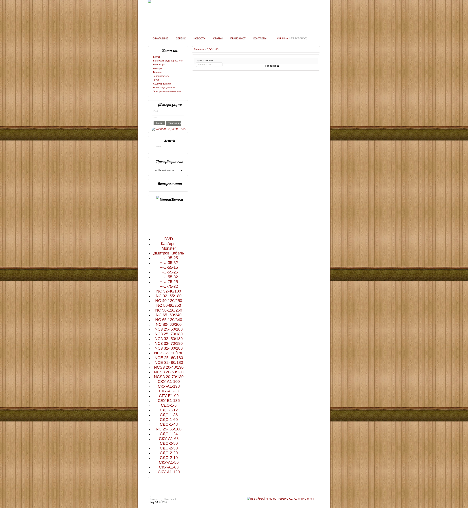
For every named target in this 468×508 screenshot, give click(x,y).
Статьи (217, 38)
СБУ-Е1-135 (169, 400)
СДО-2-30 (169, 448)
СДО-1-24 (169, 434)
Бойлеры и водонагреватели (168, 60)
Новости (199, 38)
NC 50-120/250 (168, 310)
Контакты (260, 38)
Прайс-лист (238, 38)
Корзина (282, 38)
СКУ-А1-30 (169, 391)
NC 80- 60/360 (169, 324)
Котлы (156, 57)
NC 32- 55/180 (169, 296)
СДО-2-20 (169, 453)
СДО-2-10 (169, 457)
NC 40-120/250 (168, 300)
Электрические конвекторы (167, 91)
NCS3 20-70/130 (169, 376)
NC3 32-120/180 (168, 353)
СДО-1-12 (169, 410)
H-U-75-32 (168, 286)
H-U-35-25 (168, 258)
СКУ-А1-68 (169, 438)
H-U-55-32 (168, 277)
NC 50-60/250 (168, 305)
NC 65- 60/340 (169, 315)
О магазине (160, 38)
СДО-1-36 (169, 415)
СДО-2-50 (169, 443)
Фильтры (157, 68)
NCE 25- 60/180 (168, 357)
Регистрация (174, 123)
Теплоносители (161, 76)
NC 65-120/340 (168, 319)
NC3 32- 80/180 (169, 348)
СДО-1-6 (169, 405)
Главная (199, 49)
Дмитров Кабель (168, 253)
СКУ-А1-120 (169, 472)
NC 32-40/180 (168, 291)
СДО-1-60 (169, 419)
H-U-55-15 (168, 267)
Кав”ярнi (168, 243)
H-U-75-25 (168, 281)
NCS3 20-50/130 (169, 372)
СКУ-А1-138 (169, 386)
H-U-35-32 (168, 262)
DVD (168, 239)
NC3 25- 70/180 (169, 334)
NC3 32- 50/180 (169, 338)
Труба (156, 80)
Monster (169, 248)
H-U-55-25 (168, 272)
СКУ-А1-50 (169, 462)
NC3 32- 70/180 (169, 343)
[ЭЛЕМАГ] (149, 1)
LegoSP (154, 502)
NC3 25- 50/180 (169, 329)
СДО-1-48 (169, 424)
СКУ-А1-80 (169, 467)
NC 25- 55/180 (169, 429)
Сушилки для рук (162, 84)
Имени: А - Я (204, 64)
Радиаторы (159, 64)
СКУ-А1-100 (169, 381)
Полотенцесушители (164, 87)
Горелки (157, 72)
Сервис (181, 38)
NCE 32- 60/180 (168, 362)
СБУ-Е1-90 (169, 395)
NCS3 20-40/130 (169, 367)
